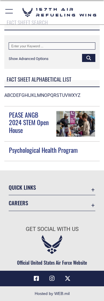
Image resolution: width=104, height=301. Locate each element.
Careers (18, 203)
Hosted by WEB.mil (52, 293)
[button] (9, 12)
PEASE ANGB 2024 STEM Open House (29, 122)
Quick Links (22, 187)
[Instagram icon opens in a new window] (52, 278)
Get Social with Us (52, 229)
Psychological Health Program (43, 150)
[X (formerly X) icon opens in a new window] (67, 278)
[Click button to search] (88, 57)
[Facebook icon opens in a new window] (36, 278)
